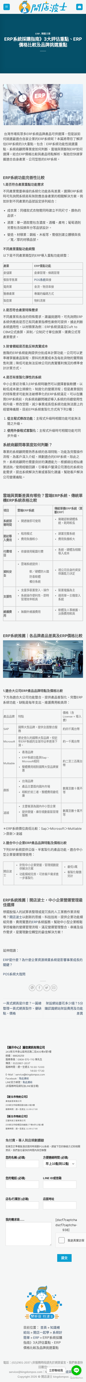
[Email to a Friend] (54, 988)
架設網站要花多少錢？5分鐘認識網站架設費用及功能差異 (64, 1008)
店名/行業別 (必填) (17, 1199)
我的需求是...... (15, 1219)
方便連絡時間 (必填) (55, 1157)
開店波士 (15, 917)
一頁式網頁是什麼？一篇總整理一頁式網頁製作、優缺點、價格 (22, 1008)
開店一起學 (41, 1332)
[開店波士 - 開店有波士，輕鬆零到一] (43, 7)
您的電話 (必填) (15, 1178)
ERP (37, 33)
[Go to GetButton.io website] (76, 1378)
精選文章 (46, 33)
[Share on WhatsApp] (32, 988)
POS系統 (40, 279)
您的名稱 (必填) (15, 1157)
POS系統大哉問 (14, 974)
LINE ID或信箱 (52, 1178)
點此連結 (24, 1078)
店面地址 (48, 1199)
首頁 (43, 1327)
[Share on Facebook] (39, 988)
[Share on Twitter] (46, 988)
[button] (6, 7)
